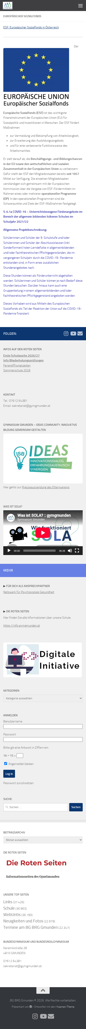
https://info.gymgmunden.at (21, 625)
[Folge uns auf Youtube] (73, 333)
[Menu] (80, 5)
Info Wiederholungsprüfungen (23, 360)
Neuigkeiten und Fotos (23, 921)
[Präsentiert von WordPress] (30, 1006)
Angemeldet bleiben (21, 764)
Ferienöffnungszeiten (16, 365)
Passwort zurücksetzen (18, 783)
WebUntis (12, 914)
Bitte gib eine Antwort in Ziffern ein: (26, 748)
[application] (43, 532)
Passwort (9, 734)
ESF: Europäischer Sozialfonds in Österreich (31, 27)
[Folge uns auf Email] (80, 333)
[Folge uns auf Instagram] (66, 333)
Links (7, 901)
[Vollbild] (77, 550)
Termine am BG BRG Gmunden (30, 927)
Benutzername (12, 721)
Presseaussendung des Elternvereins (45, 487)
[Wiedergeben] (9, 550)
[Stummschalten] (70, 550)
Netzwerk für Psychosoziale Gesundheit (28, 592)
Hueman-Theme (65, 1006)
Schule (9, 908)
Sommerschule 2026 (16, 370)
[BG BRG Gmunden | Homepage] (9, 5)
